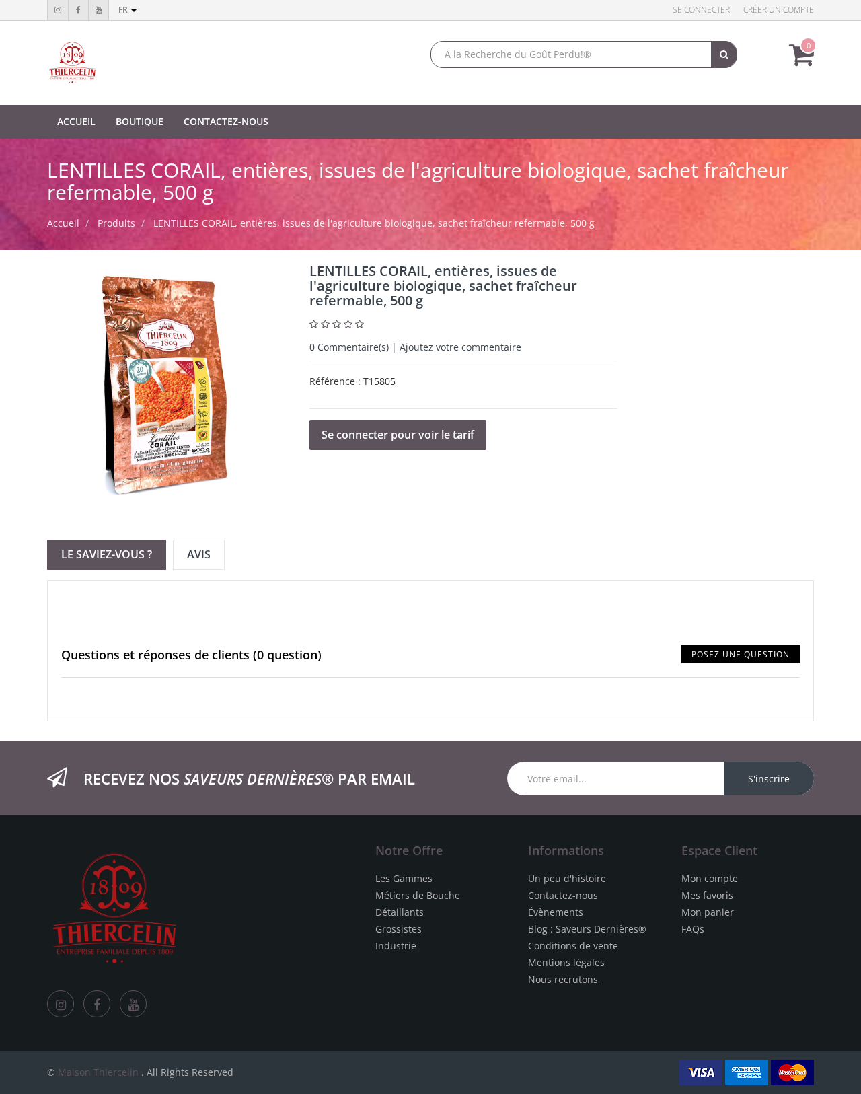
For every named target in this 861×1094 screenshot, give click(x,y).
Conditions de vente (573, 945)
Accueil (63, 223)
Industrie (395, 945)
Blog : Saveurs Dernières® (587, 928)
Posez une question (740, 654)
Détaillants (399, 912)
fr (124, 9)
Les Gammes (404, 878)
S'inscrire (769, 778)
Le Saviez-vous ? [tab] (106, 554)
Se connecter (701, 9)
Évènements (555, 912)
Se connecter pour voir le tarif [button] (398, 434)
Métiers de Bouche (417, 895)
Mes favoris (707, 895)
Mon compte (709, 878)
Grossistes (398, 928)
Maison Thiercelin (98, 1072)
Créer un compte (778, 9)
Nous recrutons (563, 979)
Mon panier (707, 912)
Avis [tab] (199, 554)
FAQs (692, 928)
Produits (116, 223)
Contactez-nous (563, 895)
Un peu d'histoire (567, 878)
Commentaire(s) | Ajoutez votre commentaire (415, 346)
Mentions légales (566, 962)
